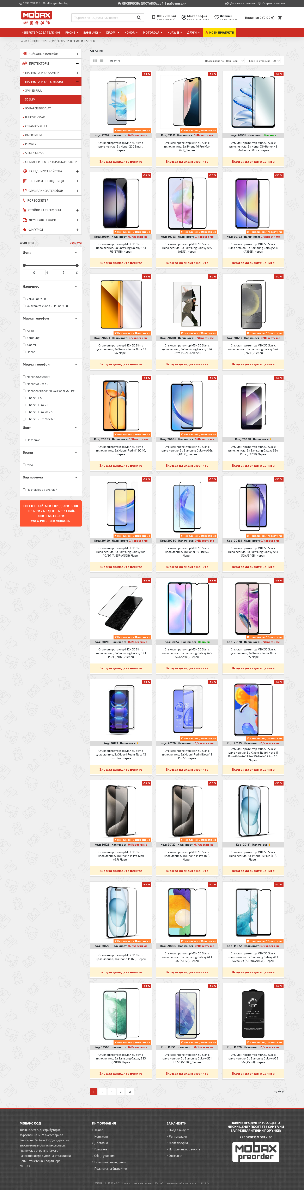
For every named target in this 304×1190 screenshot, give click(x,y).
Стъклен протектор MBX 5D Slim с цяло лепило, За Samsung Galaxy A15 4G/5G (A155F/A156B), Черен (121, 551)
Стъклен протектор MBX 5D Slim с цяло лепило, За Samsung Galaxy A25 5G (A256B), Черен (187, 653)
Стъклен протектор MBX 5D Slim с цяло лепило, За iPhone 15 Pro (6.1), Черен (187, 855)
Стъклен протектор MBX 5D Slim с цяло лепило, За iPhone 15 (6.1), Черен (121, 957)
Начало (24, 40)
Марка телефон (36, 318)
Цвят (27, 427)
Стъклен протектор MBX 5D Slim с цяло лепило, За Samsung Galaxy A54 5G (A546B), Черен (253, 551)
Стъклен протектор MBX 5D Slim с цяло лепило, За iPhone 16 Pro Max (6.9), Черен (187, 146)
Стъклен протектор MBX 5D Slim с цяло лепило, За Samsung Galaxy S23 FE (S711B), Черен (121, 247)
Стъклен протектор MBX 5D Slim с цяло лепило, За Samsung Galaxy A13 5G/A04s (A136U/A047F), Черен (253, 957)
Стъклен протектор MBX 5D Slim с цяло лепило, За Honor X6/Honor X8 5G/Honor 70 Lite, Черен (253, 146)
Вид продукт (33, 477)
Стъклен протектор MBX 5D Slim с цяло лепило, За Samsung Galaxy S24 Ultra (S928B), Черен (187, 349)
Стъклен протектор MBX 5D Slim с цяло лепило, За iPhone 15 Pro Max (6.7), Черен (121, 855)
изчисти (76, 243)
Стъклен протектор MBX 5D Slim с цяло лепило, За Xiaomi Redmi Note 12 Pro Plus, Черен (121, 754)
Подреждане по (214, 60)
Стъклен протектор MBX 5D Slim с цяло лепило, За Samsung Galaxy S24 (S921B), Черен (253, 349)
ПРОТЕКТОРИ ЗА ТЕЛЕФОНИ (67, 40)
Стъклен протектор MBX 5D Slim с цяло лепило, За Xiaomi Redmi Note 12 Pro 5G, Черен (187, 754)
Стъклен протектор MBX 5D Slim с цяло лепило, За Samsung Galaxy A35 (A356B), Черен (253, 247)
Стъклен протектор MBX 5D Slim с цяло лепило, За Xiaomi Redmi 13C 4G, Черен (121, 450)
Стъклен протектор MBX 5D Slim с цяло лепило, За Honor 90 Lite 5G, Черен (187, 551)
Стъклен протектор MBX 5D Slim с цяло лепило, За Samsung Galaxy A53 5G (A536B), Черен (253, 1058)
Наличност (32, 286)
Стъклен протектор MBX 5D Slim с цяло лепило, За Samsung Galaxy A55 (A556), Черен (187, 247)
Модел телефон (36, 364)
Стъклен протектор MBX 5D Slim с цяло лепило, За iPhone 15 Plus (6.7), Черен (253, 855)
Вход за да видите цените (120, 161)
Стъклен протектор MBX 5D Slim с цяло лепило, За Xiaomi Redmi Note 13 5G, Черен (121, 349)
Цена (27, 252)
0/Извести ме (137, 135)
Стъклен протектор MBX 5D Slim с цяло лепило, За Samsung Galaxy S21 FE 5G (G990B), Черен (187, 1058)
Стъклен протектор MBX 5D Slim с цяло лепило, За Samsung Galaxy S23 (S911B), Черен (121, 1058)
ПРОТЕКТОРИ (39, 40)
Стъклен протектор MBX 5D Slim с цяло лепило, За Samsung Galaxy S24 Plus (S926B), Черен (253, 450)
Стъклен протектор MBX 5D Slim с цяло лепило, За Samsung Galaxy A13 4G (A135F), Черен (187, 957)
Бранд (28, 452)
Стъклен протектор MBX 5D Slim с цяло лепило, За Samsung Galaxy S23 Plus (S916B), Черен (121, 653)
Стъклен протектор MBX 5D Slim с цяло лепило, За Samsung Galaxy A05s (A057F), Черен (187, 450)
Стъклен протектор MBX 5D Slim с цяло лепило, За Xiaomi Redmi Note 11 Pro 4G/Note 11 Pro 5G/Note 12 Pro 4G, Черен (253, 754)
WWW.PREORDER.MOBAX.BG (50, 521)
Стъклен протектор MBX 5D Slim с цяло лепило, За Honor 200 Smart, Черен (120, 146)
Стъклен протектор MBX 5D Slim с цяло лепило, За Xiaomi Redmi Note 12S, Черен (253, 653)
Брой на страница (259, 60)
